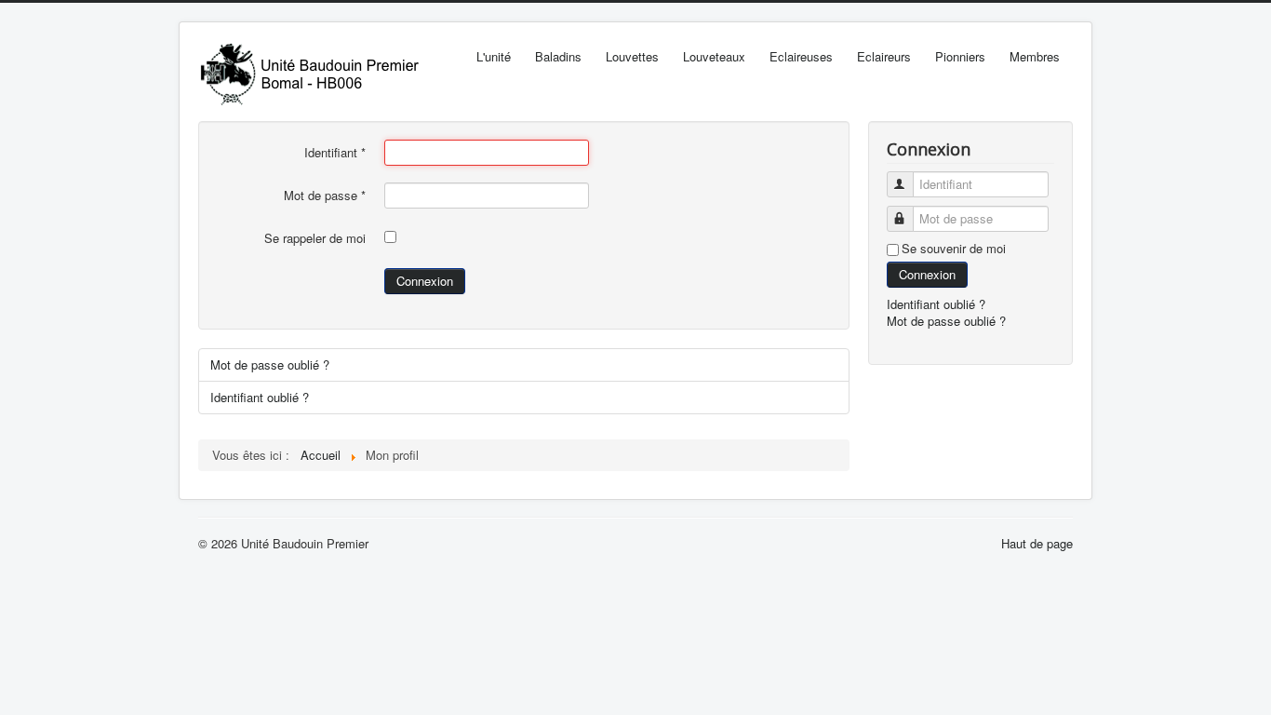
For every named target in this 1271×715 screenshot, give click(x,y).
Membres (1035, 56)
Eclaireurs (884, 56)
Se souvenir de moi (954, 248)
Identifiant (335, 152)
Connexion (424, 281)
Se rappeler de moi (315, 238)
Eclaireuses (801, 56)
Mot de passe (325, 195)
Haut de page (1037, 543)
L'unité (493, 56)
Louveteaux (714, 56)
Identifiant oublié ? (259, 397)
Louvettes (632, 56)
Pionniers (960, 56)
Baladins (558, 56)
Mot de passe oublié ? (269, 364)
